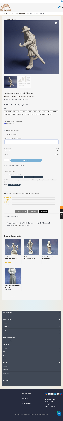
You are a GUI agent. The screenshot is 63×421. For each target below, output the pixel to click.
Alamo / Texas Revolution (9, 337)
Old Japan (5, 369)
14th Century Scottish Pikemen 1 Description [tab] (26, 193)
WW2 (4, 330)
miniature (53, 179)
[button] (56, 23)
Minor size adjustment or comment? (13, 138)
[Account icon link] (62, 7)
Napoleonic (6, 333)
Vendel (6, 182)
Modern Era (6, 326)
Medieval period (21, 96)
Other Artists (30, 96)
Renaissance (6, 344)
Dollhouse (5, 366)
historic (33, 179)
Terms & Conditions (50, 406)
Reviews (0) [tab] (7, 193)
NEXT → (14, 19)
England (10, 179)
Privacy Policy (49, 404)
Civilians (5, 384)
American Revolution (8, 341)
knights (40, 179)
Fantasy (5, 362)
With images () (21, 211)
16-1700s (5, 348)
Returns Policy (49, 401)
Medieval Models (7, 319)
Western (5, 316)
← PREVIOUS (8, 19)
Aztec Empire (6, 373)
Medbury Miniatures (10, 96)
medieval (47, 179)
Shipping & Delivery (51, 399)
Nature (4, 355)
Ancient (5, 323)
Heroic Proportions (25, 179)
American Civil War (7, 312)
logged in (17, 225)
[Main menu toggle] (54, 7)
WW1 (4, 351)
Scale (6, 108)
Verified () (34, 211)
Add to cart (26, 160)
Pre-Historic (6, 359)
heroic (16, 179)
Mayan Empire (6, 377)
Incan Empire (6, 380)
